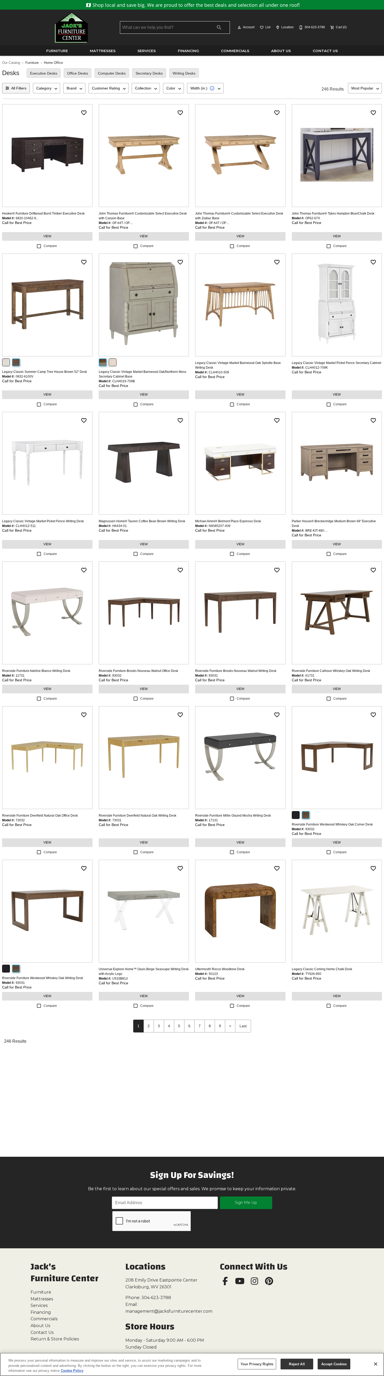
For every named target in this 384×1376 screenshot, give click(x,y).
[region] (192, 1364)
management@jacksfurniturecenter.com (168, 1311)
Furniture (57, 51)
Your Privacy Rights (257, 1364)
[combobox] (46, 88)
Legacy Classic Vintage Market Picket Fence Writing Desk (43, 521)
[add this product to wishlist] (84, 112)
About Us (281, 51)
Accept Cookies (334, 1364)
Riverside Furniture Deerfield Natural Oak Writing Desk (137, 815)
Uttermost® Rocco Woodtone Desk (220, 969)
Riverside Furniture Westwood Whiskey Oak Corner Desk (332, 824)
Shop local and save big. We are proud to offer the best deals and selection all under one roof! (195, 5)
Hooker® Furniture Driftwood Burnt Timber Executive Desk (43, 213)
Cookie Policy (72, 1371)
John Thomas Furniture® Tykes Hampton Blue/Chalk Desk (333, 213)
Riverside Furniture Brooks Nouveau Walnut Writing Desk (235, 671)
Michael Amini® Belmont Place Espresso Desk (228, 521)
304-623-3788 (156, 1297)
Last (243, 1026)
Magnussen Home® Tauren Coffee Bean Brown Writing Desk (142, 521)
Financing (188, 51)
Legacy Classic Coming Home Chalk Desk (322, 969)
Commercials (235, 51)
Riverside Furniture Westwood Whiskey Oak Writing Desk (42, 978)
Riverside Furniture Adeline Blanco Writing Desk (36, 671)
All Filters (18, 88)
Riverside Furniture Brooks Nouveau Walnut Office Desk (138, 671)
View (47, 236)
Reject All (297, 1364)
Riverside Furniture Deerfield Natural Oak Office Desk (40, 815)
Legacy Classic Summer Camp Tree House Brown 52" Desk (44, 372)
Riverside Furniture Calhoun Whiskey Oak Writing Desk (331, 671)
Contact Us (325, 51)
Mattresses (102, 51)
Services (146, 51)
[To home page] (71, 27)
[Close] (375, 1364)
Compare (50, 246)
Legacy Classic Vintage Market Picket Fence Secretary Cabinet (336, 363)
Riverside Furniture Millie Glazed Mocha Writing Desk (233, 815)
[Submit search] (219, 27)
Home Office (53, 63)
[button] (239, 27)
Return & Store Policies (55, 1338)
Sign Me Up (246, 1202)
